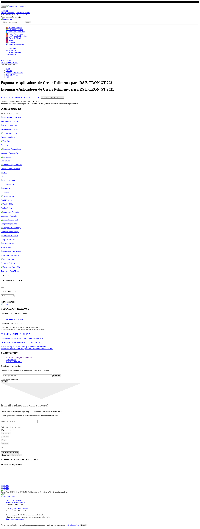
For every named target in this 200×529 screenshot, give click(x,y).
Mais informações (72, 525)
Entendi (83, 525)
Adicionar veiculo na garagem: (12, 427)
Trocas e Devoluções (13, 52)
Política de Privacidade (14, 362)
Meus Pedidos (25, 13)
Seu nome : (8, 421)
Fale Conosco (11, 54)
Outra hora (5, 455)
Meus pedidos (11, 50)
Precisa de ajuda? (12, 48)
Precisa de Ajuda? (13, 13)
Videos (3, 13)
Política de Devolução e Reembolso (19, 358)
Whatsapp (4, 11)
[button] (100, 507)
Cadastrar (56, 376)
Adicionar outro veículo (10, 452)
